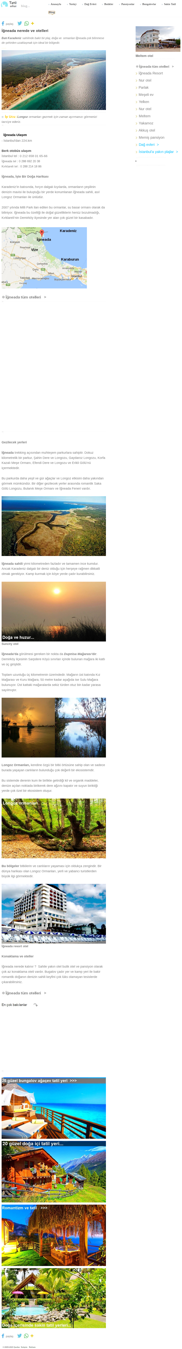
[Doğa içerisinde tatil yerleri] (54, 1298)
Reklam (32, 1347)
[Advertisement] (54, 337)
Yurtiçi (72, 4)
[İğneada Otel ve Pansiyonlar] (28, 297)
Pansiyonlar (127, 4)
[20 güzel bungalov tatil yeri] (54, 1108)
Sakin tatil (169, 4)
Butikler (108, 4)
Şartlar (17, 1347)
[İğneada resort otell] (54, 913)
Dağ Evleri (90, 4)
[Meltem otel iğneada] (158, 39)
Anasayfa (55, 4)
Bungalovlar (149, 4)
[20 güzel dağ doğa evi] (54, 1171)
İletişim (24, 1347)
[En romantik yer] (54, 1235)
